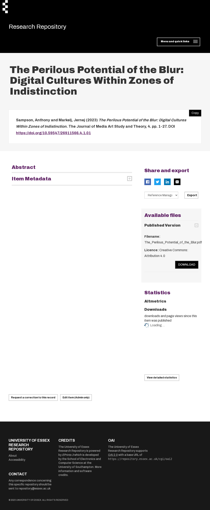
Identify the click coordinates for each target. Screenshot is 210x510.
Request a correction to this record (33, 397)
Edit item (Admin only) (76, 397)
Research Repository (37, 26)
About (13, 455)
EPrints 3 (68, 454)
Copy (194, 112)
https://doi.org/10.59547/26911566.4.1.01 (53, 133)
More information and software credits (80, 471)
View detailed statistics (162, 377)
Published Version (162, 225)
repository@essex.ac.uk (34, 488)
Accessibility (17, 459)
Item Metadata (31, 178)
